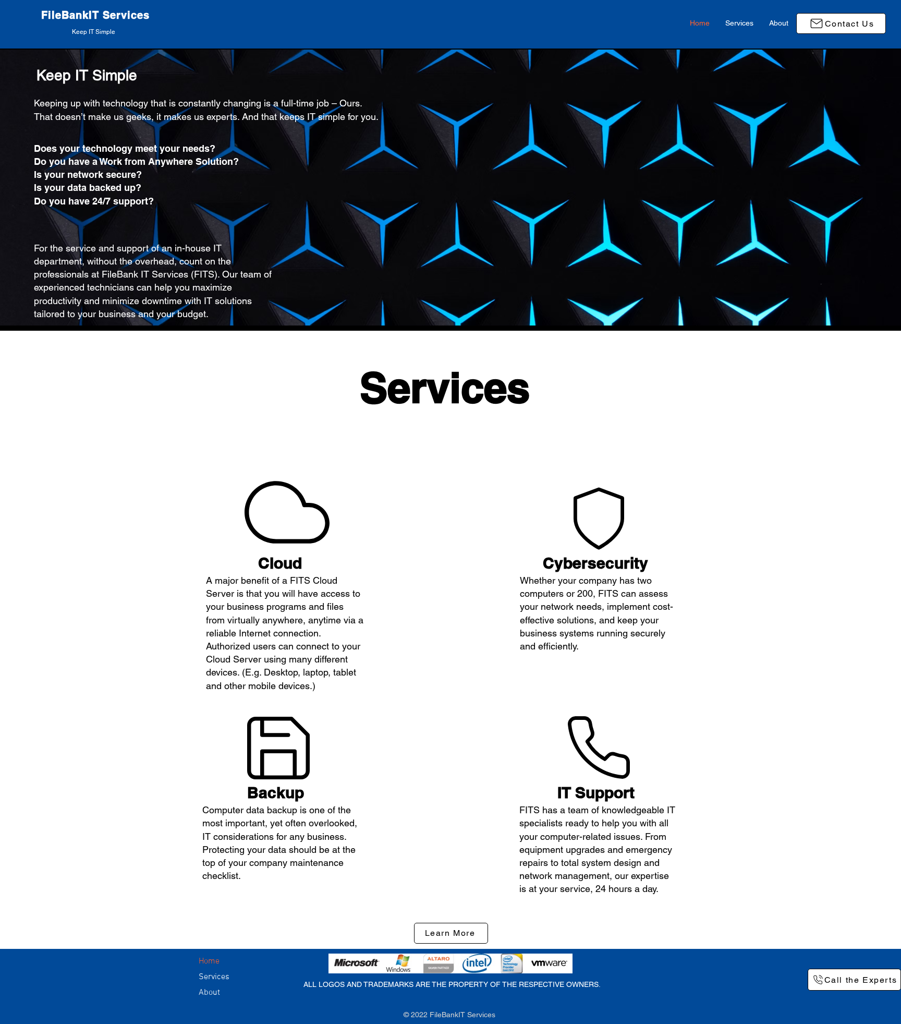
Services (214, 977)
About (209, 992)
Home (209, 961)
